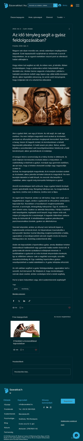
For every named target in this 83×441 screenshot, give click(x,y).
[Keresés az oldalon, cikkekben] (55, 5)
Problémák (8, 409)
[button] (71, 5)
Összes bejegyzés (17, 17)
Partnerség (8, 432)
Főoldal (7, 404)
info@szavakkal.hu (26, 404)
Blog (6, 423)
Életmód (49, 17)
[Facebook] (44, 407)
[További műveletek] (69, 28)
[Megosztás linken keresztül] (29, 301)
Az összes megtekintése (62, 317)
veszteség (25, 289)
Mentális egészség (19, 294)
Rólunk (7, 427)
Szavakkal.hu (18, 5)
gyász (16, 289)
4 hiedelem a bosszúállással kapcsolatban (25, 342)
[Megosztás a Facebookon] (14, 301)
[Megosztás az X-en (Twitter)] (19, 301)
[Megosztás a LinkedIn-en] (24, 301)
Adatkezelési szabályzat (69, 421)
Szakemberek (9, 414)
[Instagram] (51, 407)
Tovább (60, 17)
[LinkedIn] (47, 407)
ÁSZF (62, 425)
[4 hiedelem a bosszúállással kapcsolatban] (25, 329)
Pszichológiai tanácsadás (10, 418)
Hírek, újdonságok (35, 17)
